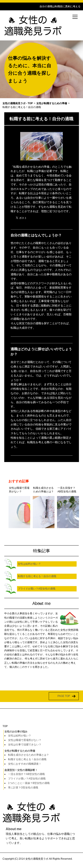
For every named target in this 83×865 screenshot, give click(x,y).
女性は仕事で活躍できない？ (24, 744)
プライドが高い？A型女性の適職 (27, 778)
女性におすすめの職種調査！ (24, 763)
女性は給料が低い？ (19, 735)
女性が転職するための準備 (19, 750)
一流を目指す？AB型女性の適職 (26, 774)
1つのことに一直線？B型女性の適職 (29, 783)
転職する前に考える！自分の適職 (27, 759)
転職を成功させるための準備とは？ (28, 754)
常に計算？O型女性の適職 (23, 787)
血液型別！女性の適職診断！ (21, 770)
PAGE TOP (63, 696)
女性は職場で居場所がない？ (24, 740)
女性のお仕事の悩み (15, 731)
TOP (5, 726)
